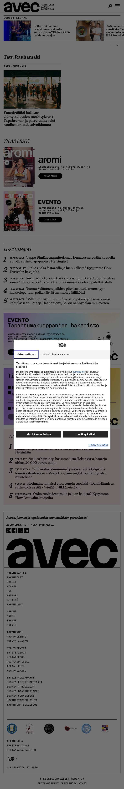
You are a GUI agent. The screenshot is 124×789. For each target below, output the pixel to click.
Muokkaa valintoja (38, 434)
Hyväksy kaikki (85, 434)
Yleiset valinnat (26, 354)
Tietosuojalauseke (98, 444)
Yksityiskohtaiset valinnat (55, 354)
